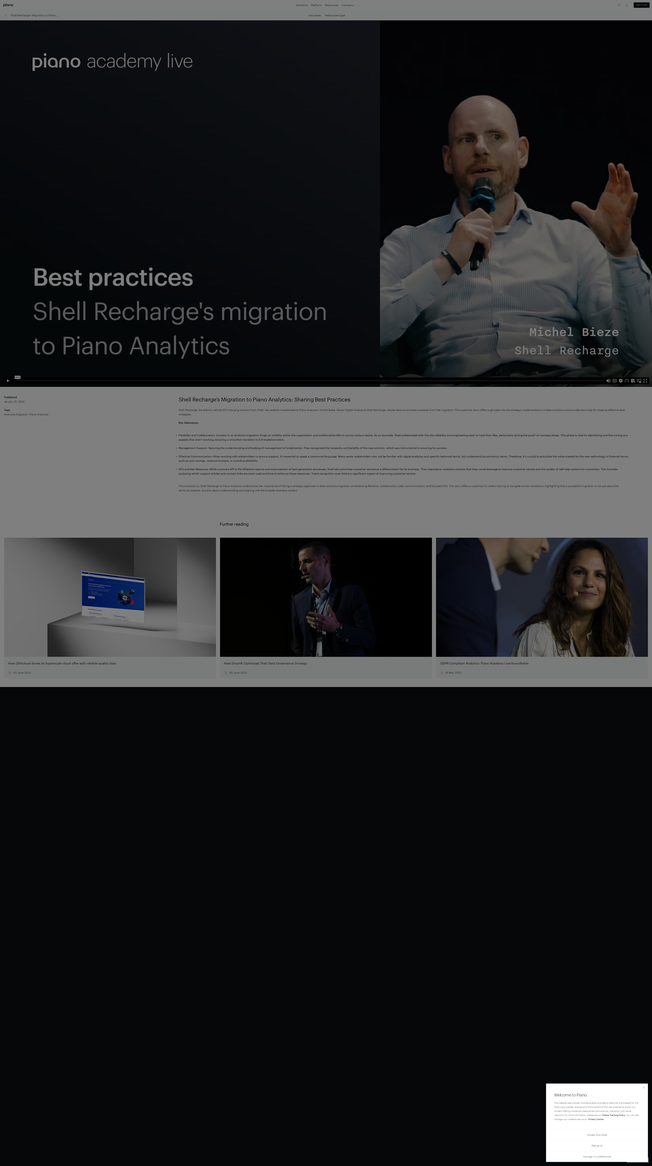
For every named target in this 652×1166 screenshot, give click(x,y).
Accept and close (597, 1134)
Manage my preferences (597, 1156)
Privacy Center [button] (596, 1119)
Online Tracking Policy (613, 1115)
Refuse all (597, 1145)
